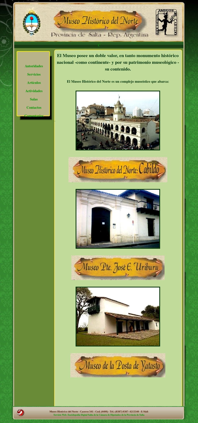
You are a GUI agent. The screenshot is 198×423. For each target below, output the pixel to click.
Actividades (34, 90)
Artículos (34, 82)
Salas (34, 99)
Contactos (33, 107)
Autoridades (34, 65)
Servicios (34, 74)
